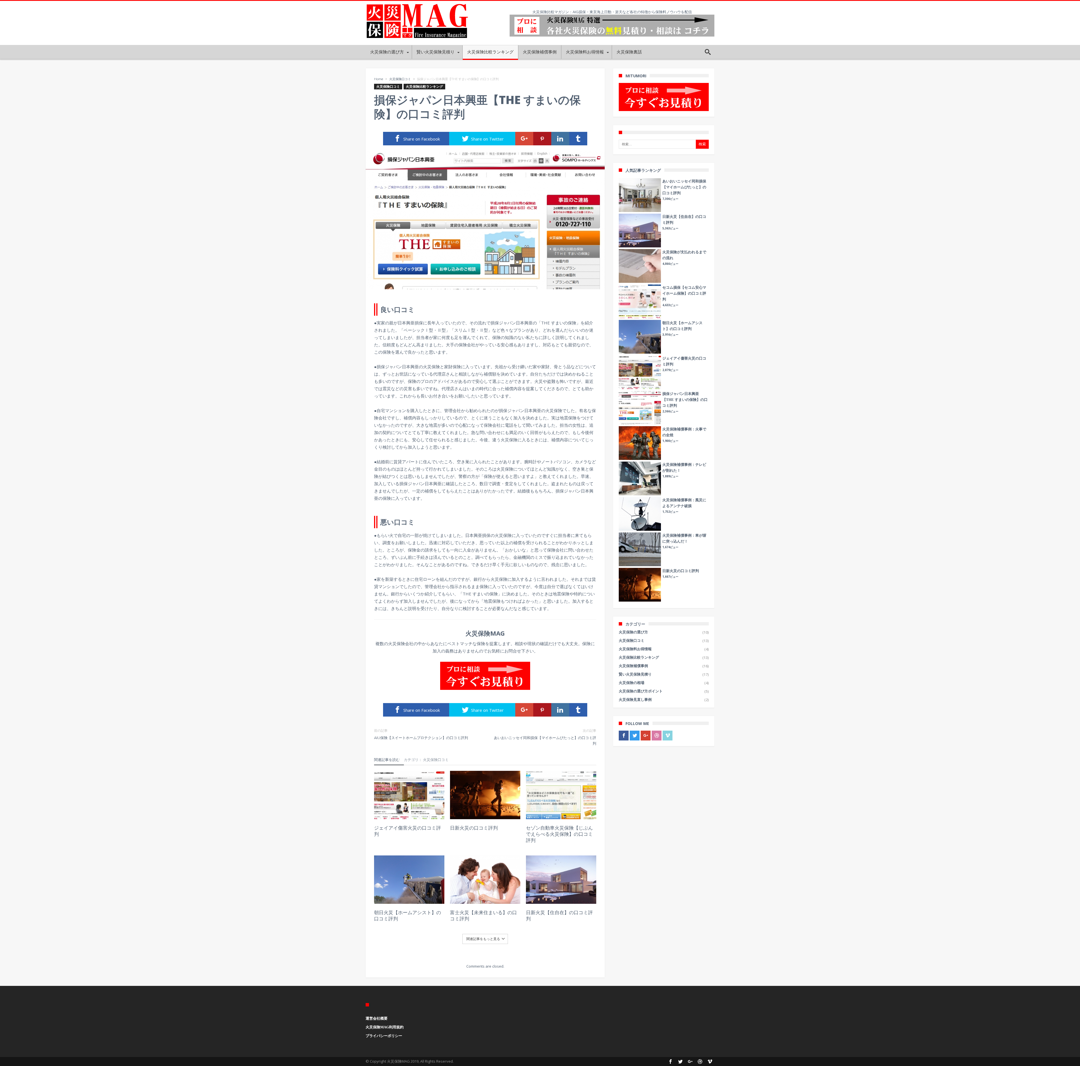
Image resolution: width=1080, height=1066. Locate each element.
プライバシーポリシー (384, 1036)
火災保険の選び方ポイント (641, 691)
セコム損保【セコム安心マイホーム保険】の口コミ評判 (684, 293)
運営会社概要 (377, 1018)
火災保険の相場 (631, 683)
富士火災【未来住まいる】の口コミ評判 (483, 915)
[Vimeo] (667, 735)
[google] (524, 138)
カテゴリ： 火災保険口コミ (426, 759)
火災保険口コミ (400, 79)
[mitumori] (664, 97)
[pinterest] (542, 138)
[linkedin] (560, 138)
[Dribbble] (657, 735)
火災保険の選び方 (633, 632)
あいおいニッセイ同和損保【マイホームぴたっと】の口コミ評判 (545, 737)
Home (378, 79)
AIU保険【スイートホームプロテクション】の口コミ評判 (421, 734)
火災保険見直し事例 (635, 699)
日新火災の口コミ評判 (474, 828)
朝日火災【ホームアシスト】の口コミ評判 (407, 915)
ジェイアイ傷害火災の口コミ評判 (407, 831)
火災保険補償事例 (633, 666)
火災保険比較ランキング (424, 86)
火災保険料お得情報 (635, 649)
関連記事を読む (387, 759)
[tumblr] (578, 138)
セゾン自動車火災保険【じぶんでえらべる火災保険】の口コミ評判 (559, 834)
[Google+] (646, 735)
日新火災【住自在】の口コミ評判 (559, 915)
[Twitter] (635, 735)
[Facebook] (624, 735)
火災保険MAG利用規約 (385, 1027)
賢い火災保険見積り (635, 674)
